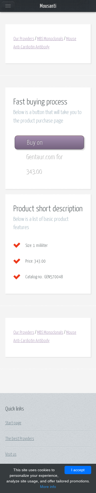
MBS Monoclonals (50, 39)
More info (48, 486)
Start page (13, 423)
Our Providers (23, 39)
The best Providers (19, 439)
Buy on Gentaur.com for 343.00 (45, 144)
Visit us (11, 454)
